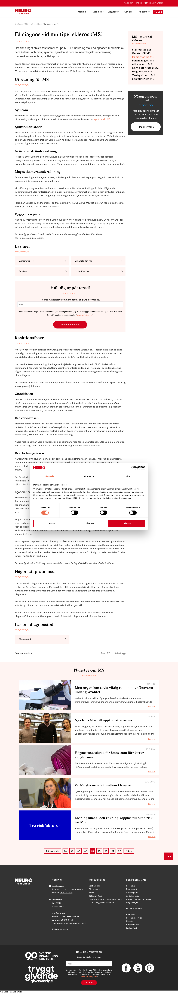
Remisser (23, 271)
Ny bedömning (82, 271)
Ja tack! (89, 983)
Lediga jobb (131, 928)
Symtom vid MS (26, 261)
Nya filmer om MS (143, 78)
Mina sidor (139, 3)
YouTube (137, 968)
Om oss (128, 12)
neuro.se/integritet (84, 315)
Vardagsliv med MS (143, 75)
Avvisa (52, 523)
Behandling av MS (83, 261)
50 (106, 851)
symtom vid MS (102, 119)
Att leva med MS (142, 64)
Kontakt (143, 12)
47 (85, 851)
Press (91, 892)
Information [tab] (89, 476)
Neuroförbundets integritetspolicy (105, 899)
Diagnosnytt (132, 902)
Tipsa (103, 653)
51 (113, 851)
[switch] (74, 512)
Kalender (128, 3)
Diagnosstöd (25, 639)
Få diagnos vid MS (143, 56)
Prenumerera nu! (70, 324)
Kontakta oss (132, 924)
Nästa (129, 851)
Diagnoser (113, 12)
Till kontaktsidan (60, 929)
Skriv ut (118, 653)
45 (72, 851)
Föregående (52, 851)
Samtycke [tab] (49, 476)
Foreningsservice (134, 918)
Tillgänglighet (95, 896)
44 (65, 851)
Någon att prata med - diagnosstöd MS (145, 67)
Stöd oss (97, 12)
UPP (169, 856)
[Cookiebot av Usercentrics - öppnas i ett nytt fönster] (133, 468)
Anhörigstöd (132, 892)
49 (99, 851)
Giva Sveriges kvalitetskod (101, 902)
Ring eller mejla (146, 126)
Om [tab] (128, 476)
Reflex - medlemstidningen (138, 899)
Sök (160, 11)
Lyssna (149, 3)
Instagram (149, 968)
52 (119, 851)
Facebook (126, 968)
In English (158, 3)
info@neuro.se (58, 913)
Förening (130, 886)
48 (92, 851)
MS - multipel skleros (33, 24)
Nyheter (130, 921)
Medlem (82, 12)
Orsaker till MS (141, 53)
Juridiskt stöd (132, 896)
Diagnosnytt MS (142, 71)
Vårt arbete (94, 886)
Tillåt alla (126, 523)
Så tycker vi (94, 889)
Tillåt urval (89, 523)
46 (78, 851)
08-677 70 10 (66, 892)
